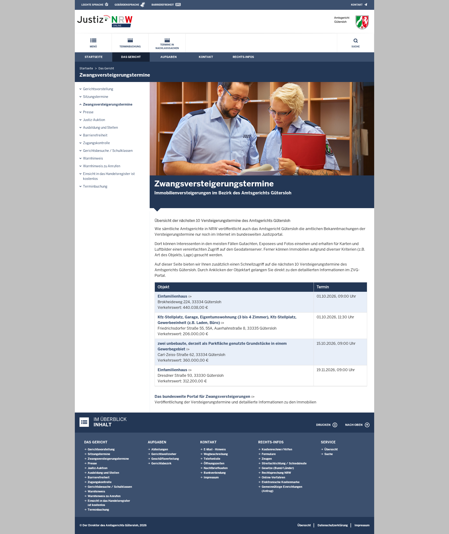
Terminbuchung (130, 46)
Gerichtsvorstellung (98, 89)
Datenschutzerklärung (333, 525)
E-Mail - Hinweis (215, 449)
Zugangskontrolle (96, 143)
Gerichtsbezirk (161, 463)
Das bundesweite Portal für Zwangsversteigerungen (202, 396)
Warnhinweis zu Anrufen (101, 166)
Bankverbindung (215, 473)
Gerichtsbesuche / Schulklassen (108, 151)
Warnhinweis (93, 158)
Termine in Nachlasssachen (167, 46)
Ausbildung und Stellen (100, 127)
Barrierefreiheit (163, 4)
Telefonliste (212, 459)
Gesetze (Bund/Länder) (278, 468)
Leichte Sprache (92, 4)
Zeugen (267, 459)
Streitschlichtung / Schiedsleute (284, 463)
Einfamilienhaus (172, 296)
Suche (355, 46)
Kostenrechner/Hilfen (277, 449)
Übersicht (331, 449)
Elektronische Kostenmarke (281, 482)
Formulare (269, 454)
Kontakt (356, 4)
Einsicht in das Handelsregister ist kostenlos (109, 176)
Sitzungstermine (95, 97)
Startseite (94, 57)
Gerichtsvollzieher (163, 454)
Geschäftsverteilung (165, 459)
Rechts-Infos (243, 57)
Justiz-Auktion (94, 120)
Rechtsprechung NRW (276, 473)
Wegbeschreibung (216, 454)
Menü (93, 46)
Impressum (211, 477)
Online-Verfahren (273, 477)
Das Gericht (131, 57)
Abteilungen (159, 449)
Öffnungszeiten (214, 463)
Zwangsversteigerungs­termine (107, 104)
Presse (88, 112)
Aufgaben (168, 57)
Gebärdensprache (127, 4)
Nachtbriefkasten (216, 468)
